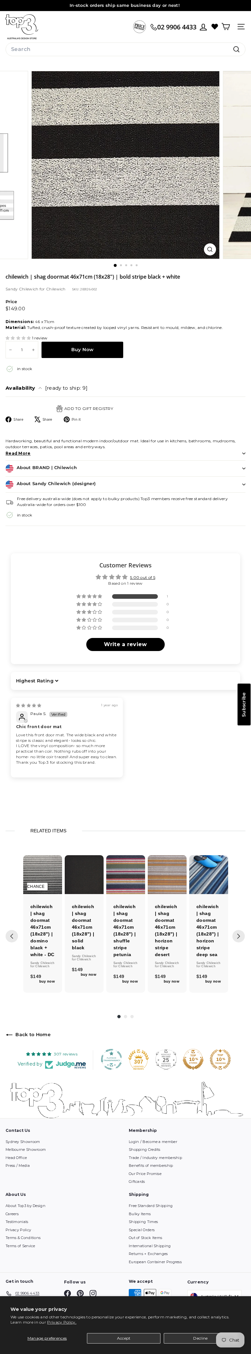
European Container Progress (155, 1262)
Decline (200, 1338)
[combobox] (125, 49)
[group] (42, 924)
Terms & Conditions (23, 1237)
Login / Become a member (153, 1141)
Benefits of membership (151, 1165)
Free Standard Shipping (151, 1205)
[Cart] (225, 26)
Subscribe (244, 704)
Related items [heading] (48, 830)
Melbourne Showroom (26, 1149)
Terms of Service (20, 1246)
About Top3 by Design (25, 1205)
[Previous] (12, 936)
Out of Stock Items (145, 1237)
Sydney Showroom (23, 1141)
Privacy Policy (18, 1230)
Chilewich (56, 288)
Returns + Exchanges (148, 1253)
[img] (29, 705)
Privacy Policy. (61, 1322)
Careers (12, 1214)
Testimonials (17, 1221)
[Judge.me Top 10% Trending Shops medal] (220, 1059)
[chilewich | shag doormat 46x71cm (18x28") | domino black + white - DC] (42, 874)
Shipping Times (143, 1221)
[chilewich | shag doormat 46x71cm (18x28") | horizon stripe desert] (167, 874)
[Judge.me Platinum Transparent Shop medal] (111, 1059)
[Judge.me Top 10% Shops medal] (193, 1059)
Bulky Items (140, 1214)
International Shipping (150, 1246)
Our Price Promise (145, 1173)
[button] (19, 337)
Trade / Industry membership (155, 1157)
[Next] (238, 936)
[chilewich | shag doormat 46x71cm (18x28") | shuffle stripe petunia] (125, 874)
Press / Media (18, 1165)
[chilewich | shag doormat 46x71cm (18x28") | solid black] (84, 874)
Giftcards (137, 1181)
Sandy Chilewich (23, 288)
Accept (124, 1338)
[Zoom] (210, 249)
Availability (47, 388)
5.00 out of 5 (142, 577)
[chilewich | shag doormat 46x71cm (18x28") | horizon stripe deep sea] (208, 874)
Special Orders (142, 1230)
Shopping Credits (144, 1149)
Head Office (16, 1157)
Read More (18, 453)
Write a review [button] (125, 644)
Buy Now (82, 349)
